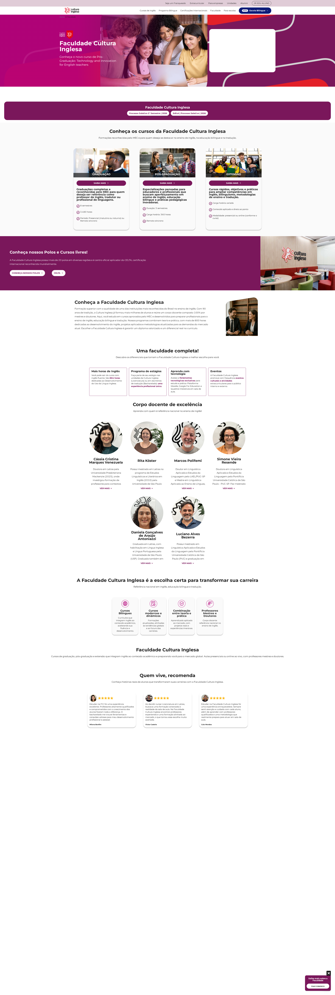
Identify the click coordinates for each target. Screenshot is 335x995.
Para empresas (215, 3)
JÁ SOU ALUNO (261, 3)
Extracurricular (197, 3)
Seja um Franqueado (175, 3)
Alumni (244, 3)
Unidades (231, 3)
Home (62, 17)
